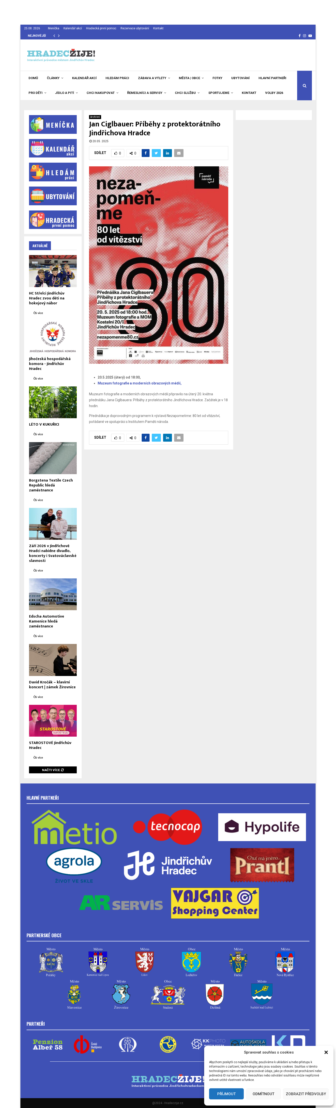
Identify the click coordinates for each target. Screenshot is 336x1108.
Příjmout (226, 1094)
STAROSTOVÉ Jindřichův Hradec (50, 745)
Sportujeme (218, 93)
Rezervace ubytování (135, 28)
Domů (33, 78)
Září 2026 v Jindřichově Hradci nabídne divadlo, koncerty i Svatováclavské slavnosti (52, 553)
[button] (326, 1052)
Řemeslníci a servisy (144, 93)
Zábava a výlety (152, 78)
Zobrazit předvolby (306, 1094)
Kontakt (158, 28)
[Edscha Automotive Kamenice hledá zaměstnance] (53, 594)
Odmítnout (263, 1094)
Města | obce (189, 78)
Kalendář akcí (72, 28)
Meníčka (53, 28)
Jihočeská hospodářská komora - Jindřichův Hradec (50, 364)
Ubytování (240, 78)
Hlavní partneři (272, 78)
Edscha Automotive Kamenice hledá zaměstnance (46, 621)
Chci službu (185, 93)
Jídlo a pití (64, 93)
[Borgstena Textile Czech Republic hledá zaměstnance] (53, 458)
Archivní (95, 117)
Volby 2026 (274, 93)
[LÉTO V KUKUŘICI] (53, 402)
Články (53, 78)
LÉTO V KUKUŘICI (44, 424)
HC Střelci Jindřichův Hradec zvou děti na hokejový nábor (46, 298)
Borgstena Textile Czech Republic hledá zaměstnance (51, 485)
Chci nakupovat (101, 93)
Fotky (217, 78)
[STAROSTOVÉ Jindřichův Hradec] (53, 721)
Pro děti (36, 93)
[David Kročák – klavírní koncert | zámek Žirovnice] (53, 660)
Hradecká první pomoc (101, 28)
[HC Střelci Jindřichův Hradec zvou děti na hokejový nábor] (53, 271)
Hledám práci (117, 78)
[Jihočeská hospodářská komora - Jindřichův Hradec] (53, 337)
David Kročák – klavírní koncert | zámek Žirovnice (52, 685)
